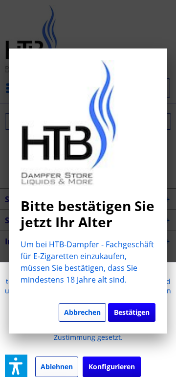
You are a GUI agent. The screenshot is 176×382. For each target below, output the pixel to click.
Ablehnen (57, 366)
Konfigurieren (111, 366)
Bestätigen (132, 312)
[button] (16, 366)
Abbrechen (82, 312)
